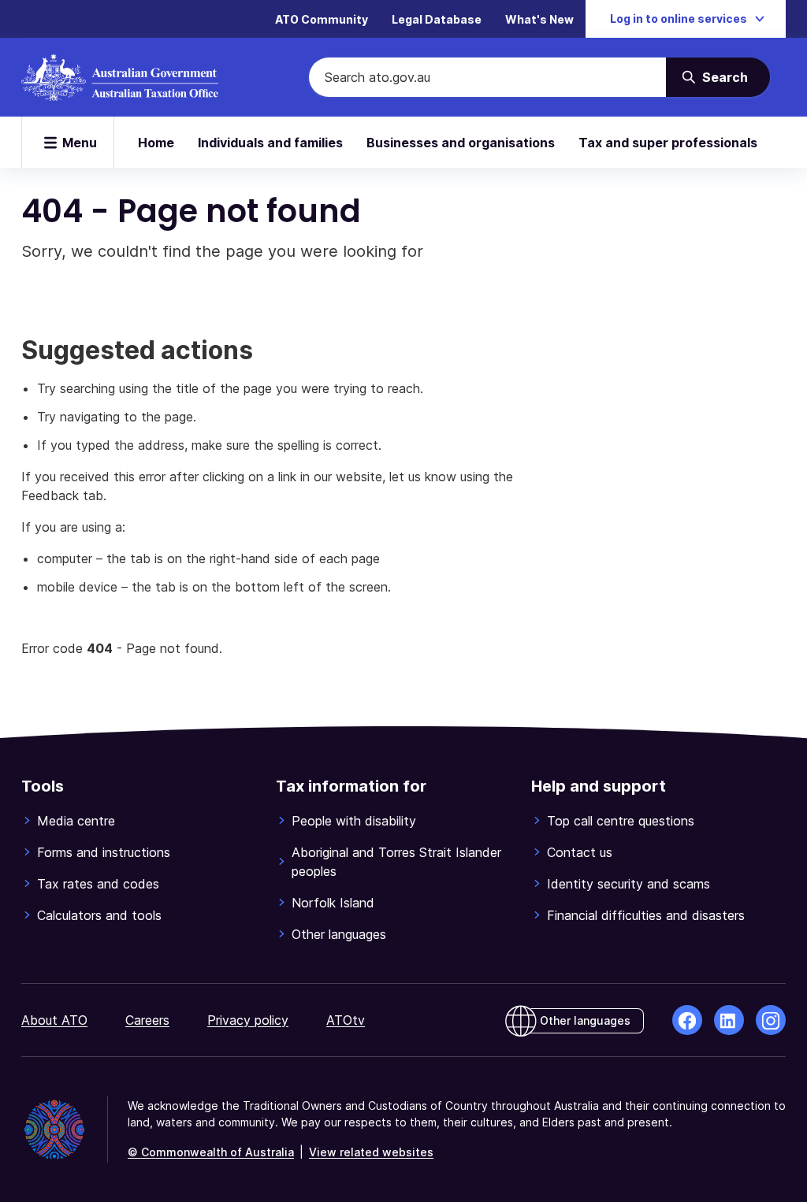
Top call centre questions (620, 821)
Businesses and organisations (460, 142)
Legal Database (437, 19)
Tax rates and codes (98, 884)
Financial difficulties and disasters (646, 915)
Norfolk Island (333, 903)
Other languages (339, 934)
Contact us (579, 852)
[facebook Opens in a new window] (687, 1020)
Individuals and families (270, 142)
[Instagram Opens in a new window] (771, 1020)
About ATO (54, 1020)
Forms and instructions (103, 852)
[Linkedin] (729, 1020)
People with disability (354, 821)
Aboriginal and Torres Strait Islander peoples (396, 861)
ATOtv (345, 1020)
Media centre (76, 821)
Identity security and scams (628, 884)
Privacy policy (247, 1020)
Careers (147, 1020)
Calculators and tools (99, 915)
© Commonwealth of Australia (211, 1152)
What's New (539, 19)
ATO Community (321, 19)
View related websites (371, 1152)
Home (156, 142)
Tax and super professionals (667, 142)
